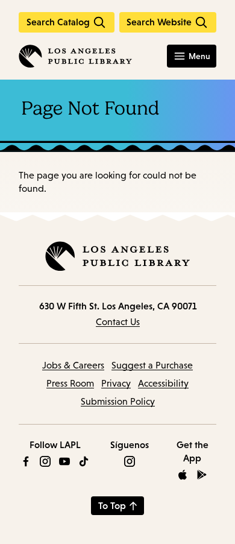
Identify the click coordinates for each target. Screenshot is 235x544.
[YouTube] (64, 461)
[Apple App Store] (182, 474)
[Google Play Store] (202, 474)
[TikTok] (84, 461)
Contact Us (118, 322)
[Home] (75, 56)
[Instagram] (45, 461)
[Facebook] (26, 461)
